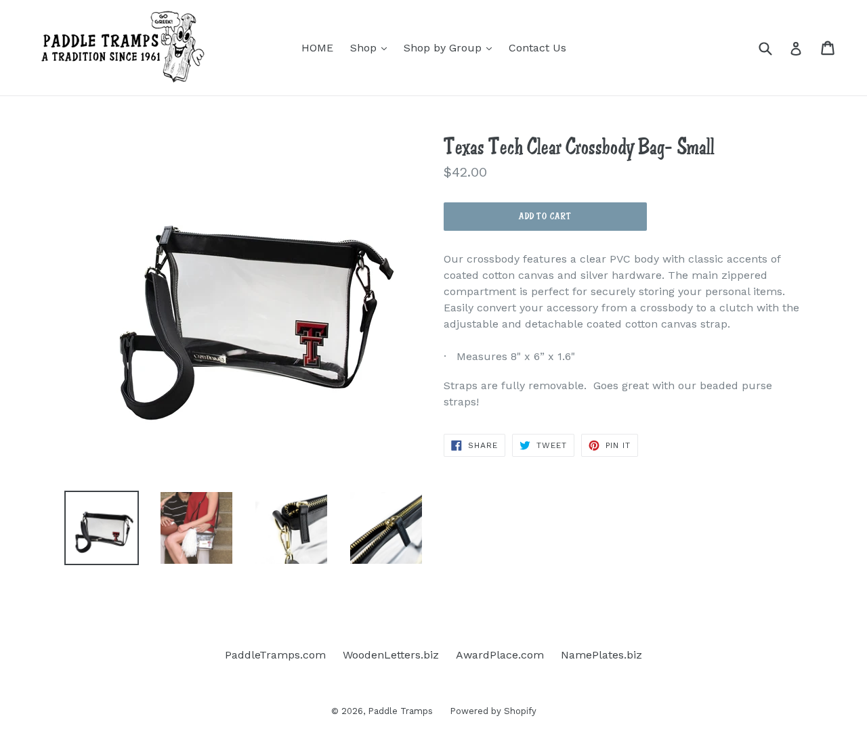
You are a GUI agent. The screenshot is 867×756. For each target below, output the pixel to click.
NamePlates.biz (601, 654)
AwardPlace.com (500, 654)
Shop (372, 47)
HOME (317, 47)
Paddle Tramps (400, 711)
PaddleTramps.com (275, 654)
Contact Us (537, 47)
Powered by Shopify (493, 711)
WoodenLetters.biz (391, 654)
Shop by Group (451, 47)
